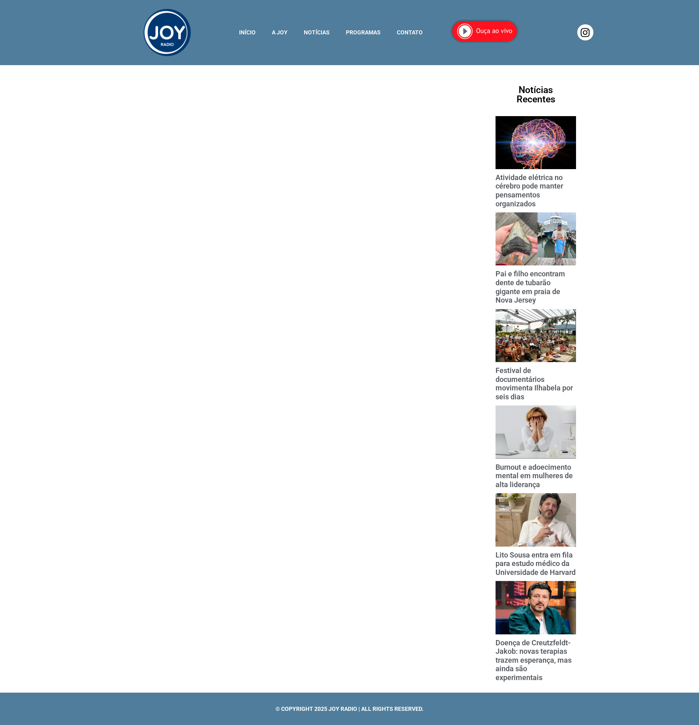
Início (247, 32)
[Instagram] (585, 32)
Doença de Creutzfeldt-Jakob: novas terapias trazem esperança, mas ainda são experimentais (534, 660)
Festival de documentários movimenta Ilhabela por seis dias (534, 383)
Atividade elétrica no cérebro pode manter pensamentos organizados (529, 190)
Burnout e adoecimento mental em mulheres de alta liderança (534, 476)
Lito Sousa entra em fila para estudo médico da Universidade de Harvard (536, 564)
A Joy (280, 32)
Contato (410, 32)
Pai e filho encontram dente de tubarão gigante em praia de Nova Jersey (530, 286)
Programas (363, 32)
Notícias (317, 32)
